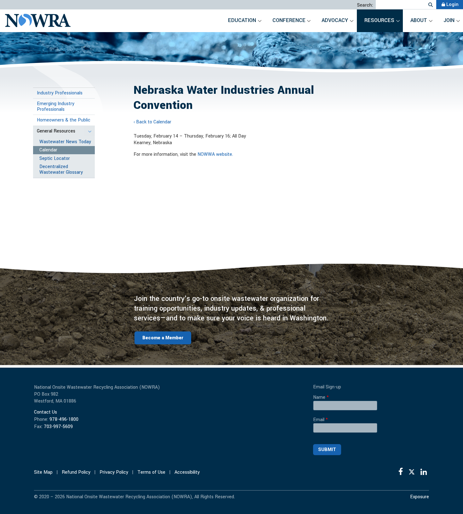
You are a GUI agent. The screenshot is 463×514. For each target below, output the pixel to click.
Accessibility (187, 472)
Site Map (43, 472)
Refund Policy (76, 472)
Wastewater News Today (65, 141)
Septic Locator (54, 158)
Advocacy (335, 20)
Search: (365, 5)
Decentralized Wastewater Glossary (61, 169)
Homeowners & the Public (63, 120)
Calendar (48, 150)
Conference (289, 20)
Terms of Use (151, 472)
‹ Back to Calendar (152, 122)
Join (448, 20)
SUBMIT (327, 449)
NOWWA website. (215, 154)
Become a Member (162, 338)
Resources (379, 20)
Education (242, 20)
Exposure (419, 497)
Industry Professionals (60, 93)
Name (321, 397)
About (418, 20)
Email (320, 420)
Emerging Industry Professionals (55, 106)
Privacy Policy (114, 472)
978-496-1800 (63, 419)
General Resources (56, 131)
